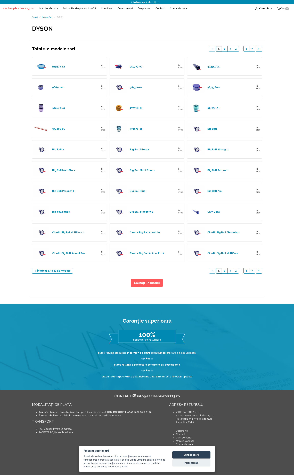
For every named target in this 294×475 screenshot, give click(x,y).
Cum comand (125, 8)
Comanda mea (178, 8)
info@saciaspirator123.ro (145, 2)
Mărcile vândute (48, 8)
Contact (160, 8)
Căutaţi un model (147, 283)
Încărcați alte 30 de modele (54, 270)
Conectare (265, 8)
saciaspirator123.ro (18, 8)
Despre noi (144, 8)
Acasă (35, 17)
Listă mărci (47, 17)
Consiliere (106, 8)
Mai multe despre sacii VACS (79, 8)
